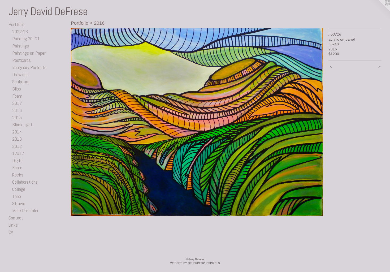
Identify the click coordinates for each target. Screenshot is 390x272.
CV (10, 232)
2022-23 (20, 31)
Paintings (20, 46)
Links (13, 225)
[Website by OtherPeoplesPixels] (379, 10)
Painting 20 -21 (26, 39)
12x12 (18, 153)
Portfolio (16, 24)
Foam (17, 96)
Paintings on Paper (29, 53)
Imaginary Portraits (29, 67)
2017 (17, 103)
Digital (18, 160)
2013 (17, 139)
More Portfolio (25, 211)
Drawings (20, 74)
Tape (16, 196)
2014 (17, 132)
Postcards (21, 60)
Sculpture (20, 82)
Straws (18, 203)
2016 (17, 110)
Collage (18, 189)
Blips (16, 89)
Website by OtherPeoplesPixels (195, 263)
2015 (17, 117)
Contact (15, 218)
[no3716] (197, 122)
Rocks (17, 175)
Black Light (22, 125)
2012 (17, 146)
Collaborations (25, 182)
